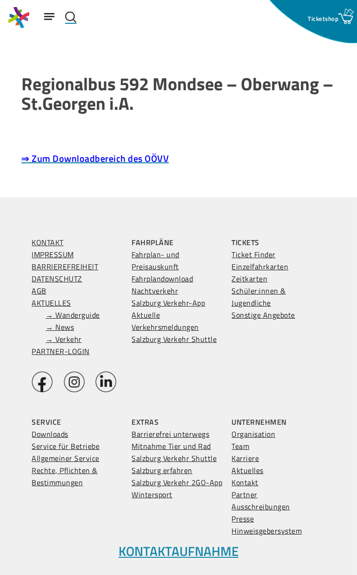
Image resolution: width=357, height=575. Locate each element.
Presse (242, 518)
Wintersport (152, 494)
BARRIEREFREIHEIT (65, 266)
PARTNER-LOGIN (61, 351)
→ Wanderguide (73, 315)
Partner (244, 494)
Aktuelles (247, 470)
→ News (60, 327)
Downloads (50, 434)
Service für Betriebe (65, 446)
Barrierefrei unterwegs (170, 434)
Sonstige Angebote (263, 315)
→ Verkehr (64, 339)
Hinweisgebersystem (266, 530)
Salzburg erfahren (162, 470)
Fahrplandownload (162, 278)
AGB (39, 290)
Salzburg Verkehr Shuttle (174, 339)
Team (240, 446)
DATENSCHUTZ (57, 278)
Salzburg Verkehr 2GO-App (177, 482)
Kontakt (244, 482)
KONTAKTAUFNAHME (178, 551)
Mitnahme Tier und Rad (171, 446)
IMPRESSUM (53, 254)
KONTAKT (48, 242)
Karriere (245, 458)
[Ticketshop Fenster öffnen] (323, 19)
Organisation (253, 434)
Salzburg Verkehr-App (168, 302)
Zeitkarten (249, 278)
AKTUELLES (51, 302)
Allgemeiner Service (65, 458)
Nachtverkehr (155, 290)
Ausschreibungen (260, 506)
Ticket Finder (253, 254)
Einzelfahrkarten (259, 266)
